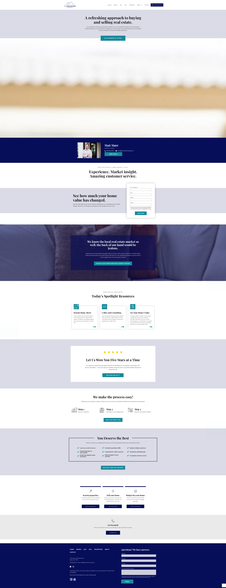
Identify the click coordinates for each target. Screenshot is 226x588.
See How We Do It (113, 375)
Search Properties (90, 506)
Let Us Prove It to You (113, 38)
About (107, 549)
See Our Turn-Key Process (113, 467)
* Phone (123, 558)
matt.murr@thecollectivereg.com (86, 562)
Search (115, 5)
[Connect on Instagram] (73, 566)
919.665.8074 (73, 562)
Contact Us (113, 532)
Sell (126, 5)
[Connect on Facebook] (70, 566)
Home (109, 5)
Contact (146, 5)
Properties (131, 5)
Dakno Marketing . (91, 575)
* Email (131, 202)
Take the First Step (113, 420)
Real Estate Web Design (76, 575)
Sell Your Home (113, 506)
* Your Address (133, 187)
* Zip (131, 192)
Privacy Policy (110, 570)
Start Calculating (135, 506)
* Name (132, 197)
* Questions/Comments (127, 568)
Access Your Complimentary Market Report (113, 263)
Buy (121, 5)
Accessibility (73, 572)
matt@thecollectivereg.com (125, 150)
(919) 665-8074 (110, 150)
